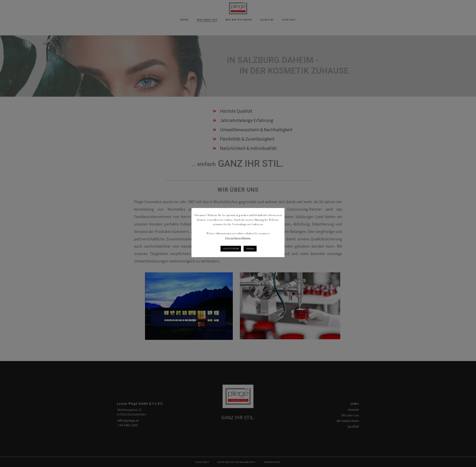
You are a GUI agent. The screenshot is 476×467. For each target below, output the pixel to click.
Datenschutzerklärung (237, 238)
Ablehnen (250, 248)
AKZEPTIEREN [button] (231, 248)
